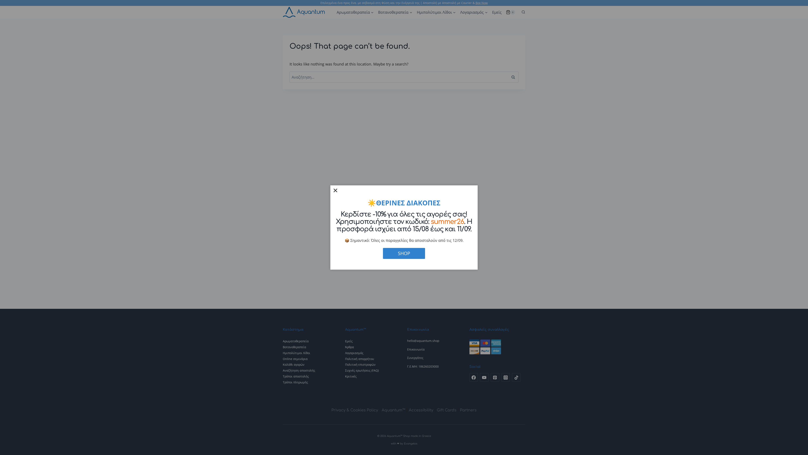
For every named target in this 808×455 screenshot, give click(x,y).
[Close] (335, 190)
